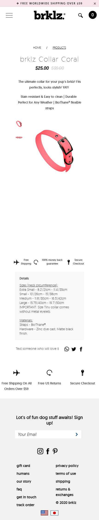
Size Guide (71, 199)
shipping (63, 481)
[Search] (80, 16)
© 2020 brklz (66, 502)
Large (65, 207)
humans (23, 473)
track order (25, 504)
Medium (54, 207)
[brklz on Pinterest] (55, 452)
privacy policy (67, 465)
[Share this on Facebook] (81, 349)
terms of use (66, 473)
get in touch (26, 497)
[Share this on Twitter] (74, 349)
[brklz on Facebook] (47, 452)
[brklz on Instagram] (40, 452)
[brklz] (49, 15)
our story (24, 481)
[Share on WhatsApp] (67, 349)
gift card (23, 465)
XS (32, 206)
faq (19, 489)
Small (43, 207)
